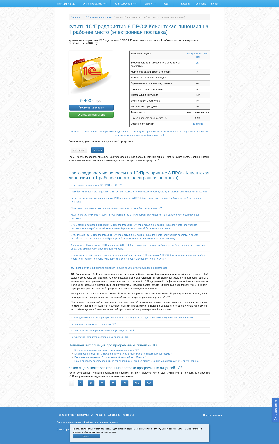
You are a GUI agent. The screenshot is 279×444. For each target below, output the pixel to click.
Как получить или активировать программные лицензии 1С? (106, 350)
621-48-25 (66, 4)
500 (149, 383)
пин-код (97, 150)
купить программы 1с (94, 3)
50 (113, 383)
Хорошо (86, 436)
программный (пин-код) (197, 55)
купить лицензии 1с (125, 3)
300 (137, 383)
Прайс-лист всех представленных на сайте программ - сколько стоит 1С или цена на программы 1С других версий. (136, 361)
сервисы (149, 3)
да (197, 62)
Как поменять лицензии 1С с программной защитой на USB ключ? (110, 357)
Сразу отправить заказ (92, 114)
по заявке (198, 123)
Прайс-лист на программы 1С (75, 414)
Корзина (186, 3)
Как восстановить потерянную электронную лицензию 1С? (102, 330)
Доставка (201, 3)
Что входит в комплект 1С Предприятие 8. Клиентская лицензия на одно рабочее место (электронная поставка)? (132, 317)
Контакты (216, 3)
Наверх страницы (212, 415)
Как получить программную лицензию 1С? (93, 324)
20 (102, 383)
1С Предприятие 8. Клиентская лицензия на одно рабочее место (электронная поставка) (119, 267)
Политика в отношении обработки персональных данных (87, 422)
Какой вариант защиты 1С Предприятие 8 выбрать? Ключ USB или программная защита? (123, 353)
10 (91, 383)
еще (165, 3)
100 (124, 383)
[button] (275, 410)
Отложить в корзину (93, 107)
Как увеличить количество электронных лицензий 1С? (100, 337)
